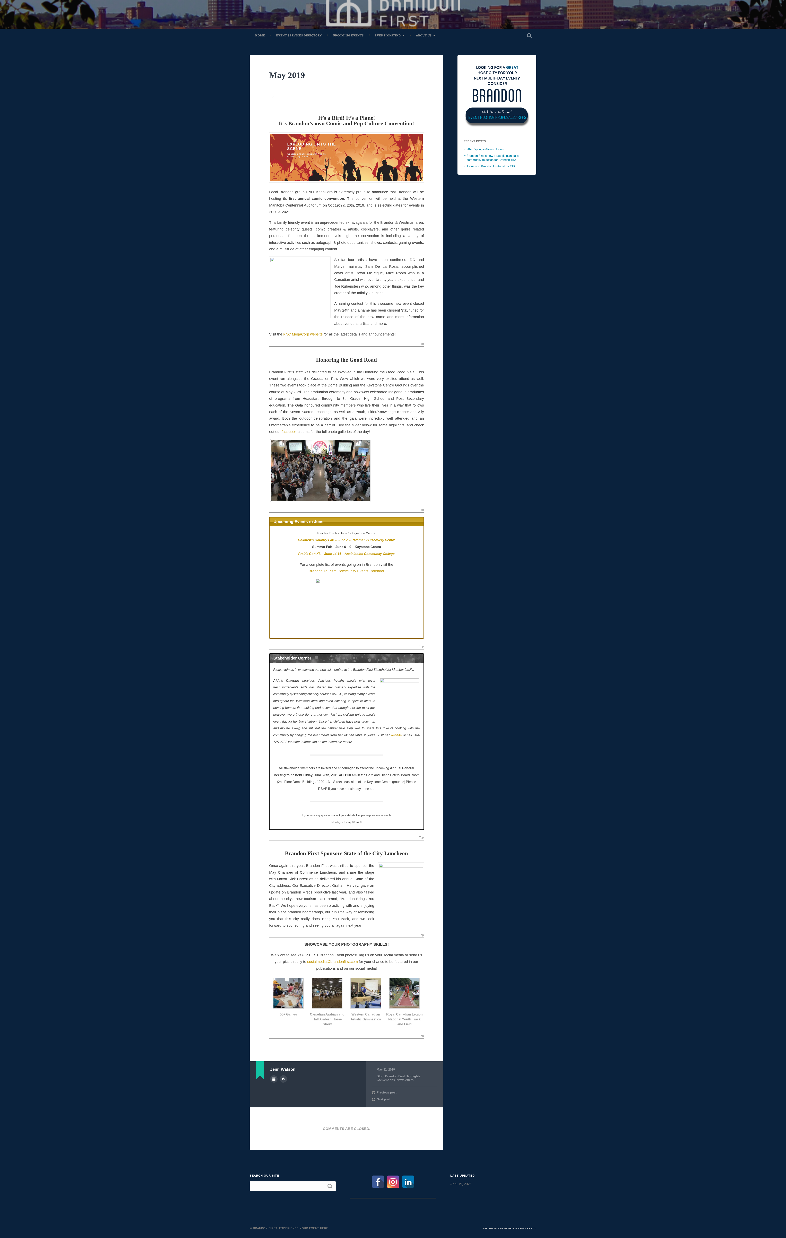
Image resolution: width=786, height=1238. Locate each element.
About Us (424, 35)
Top (421, 343)
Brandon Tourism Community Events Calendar (346, 571)
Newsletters (404, 1080)
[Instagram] (393, 1181)
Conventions (386, 1080)
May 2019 (287, 75)
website (396, 735)
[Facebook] (377, 1181)
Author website (283, 1079)
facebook (289, 432)
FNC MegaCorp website (303, 334)
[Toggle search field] (529, 36)
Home (260, 35)
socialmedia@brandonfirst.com (332, 962)
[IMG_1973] (320, 470)
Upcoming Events (348, 35)
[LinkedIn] (408, 1181)
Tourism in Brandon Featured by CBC (491, 166)
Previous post (386, 1092)
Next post (383, 1099)
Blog (380, 1076)
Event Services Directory (299, 35)
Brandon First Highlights (402, 1076)
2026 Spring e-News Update (485, 149)
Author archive (274, 1079)
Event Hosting (388, 35)
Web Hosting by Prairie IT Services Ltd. (509, 1228)
